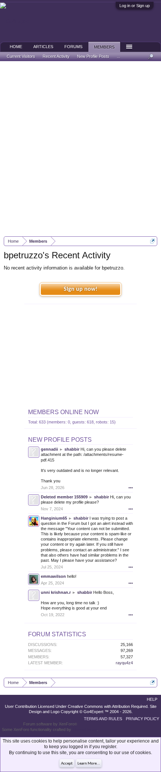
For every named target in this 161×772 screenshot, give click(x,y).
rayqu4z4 (124, 663)
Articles (43, 46)
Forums (73, 46)
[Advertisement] (80, 149)
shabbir (71, 449)
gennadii (49, 449)
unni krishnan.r (56, 592)
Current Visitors (21, 56)
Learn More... (89, 764)
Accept (67, 764)
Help (152, 699)
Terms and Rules (103, 718)
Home (16, 46)
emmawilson (53, 576)
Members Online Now (63, 412)
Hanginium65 (54, 518)
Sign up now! (80, 289)
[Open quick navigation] (152, 241)
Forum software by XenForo (50, 724)
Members (104, 47)
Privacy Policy (142, 718)
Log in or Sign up (134, 5)
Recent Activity (56, 56)
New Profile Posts (60, 440)
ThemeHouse (84, 729)
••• (130, 487)
